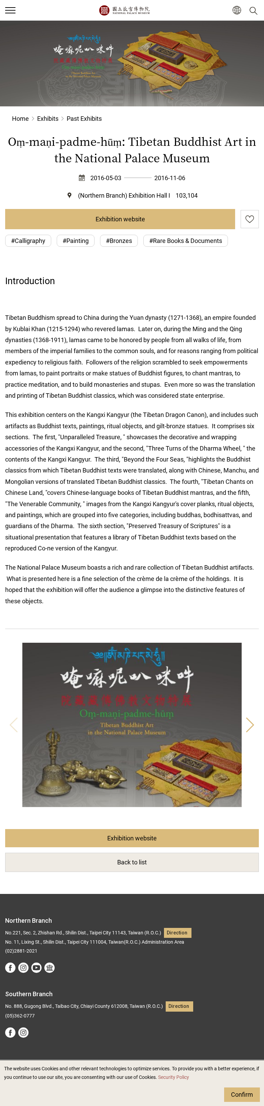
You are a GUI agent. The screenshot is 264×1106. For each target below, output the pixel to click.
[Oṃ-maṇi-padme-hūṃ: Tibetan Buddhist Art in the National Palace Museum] (132, 725)
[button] (10, 10)
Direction (177, 933)
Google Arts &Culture (49, 968)
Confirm (242, 1094)
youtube (36, 968)
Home (20, 118)
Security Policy (173, 1077)
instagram (23, 968)
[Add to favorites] (250, 219)
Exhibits (47, 118)
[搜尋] (254, 10)
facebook (10, 968)
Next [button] (250, 725)
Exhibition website (120, 219)
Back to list (132, 862)
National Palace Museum (124, 10)
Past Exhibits (84, 118)
